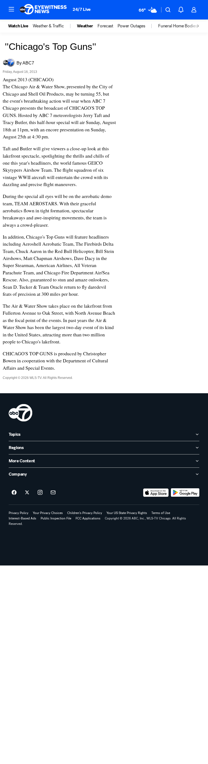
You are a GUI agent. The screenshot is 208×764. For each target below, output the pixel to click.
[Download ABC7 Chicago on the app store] (156, 492)
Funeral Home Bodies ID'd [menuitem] (181, 26)
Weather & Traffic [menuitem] (48, 26)
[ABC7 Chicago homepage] (43, 10)
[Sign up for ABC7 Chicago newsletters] (53, 492)
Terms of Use (160, 513)
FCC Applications (88, 518)
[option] (20, 26)
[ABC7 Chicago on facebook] (14, 492)
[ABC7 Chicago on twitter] (27, 492)
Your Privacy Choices (48, 513)
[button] (11, 9)
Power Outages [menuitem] (131, 26)
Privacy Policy (18, 513)
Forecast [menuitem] (105, 26)
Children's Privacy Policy (84, 513)
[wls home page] (20, 412)
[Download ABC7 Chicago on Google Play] (185, 492)
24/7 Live (82, 9)
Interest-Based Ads (22, 518)
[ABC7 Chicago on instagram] (40, 492)
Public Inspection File (56, 518)
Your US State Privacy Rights (126, 513)
